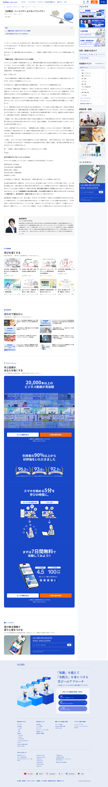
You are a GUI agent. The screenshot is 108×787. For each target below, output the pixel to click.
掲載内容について (60, 780)
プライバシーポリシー (31, 780)
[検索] (84, 2)
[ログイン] (88, 2)
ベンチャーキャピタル (78, 724)
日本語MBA (19, 726)
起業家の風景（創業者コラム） (86, 103)
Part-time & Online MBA (23, 740)
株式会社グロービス (21, 755)
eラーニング (38, 728)
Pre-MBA (20, 737)
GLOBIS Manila (40, 762)
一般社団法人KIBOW (60, 757)
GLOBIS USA (39, 766)
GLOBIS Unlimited (21, 746)
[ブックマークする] (20, 269)
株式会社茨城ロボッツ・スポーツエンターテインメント (63, 759)
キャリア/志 (84, 95)
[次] (72, 267)
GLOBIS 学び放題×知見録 (22, 744)
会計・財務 (84, 78)
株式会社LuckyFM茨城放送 (61, 762)
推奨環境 (38, 780)
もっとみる (21, 233)
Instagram (52, 774)
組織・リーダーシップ (86, 75)
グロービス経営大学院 (86, 87)
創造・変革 (84, 84)
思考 (82, 70)
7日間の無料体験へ (55, 435)
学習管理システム (39, 731)
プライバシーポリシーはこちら (38, 651)
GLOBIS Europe (40, 760)
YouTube (30, 774)
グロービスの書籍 (58, 724)
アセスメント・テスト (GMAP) (42, 729)
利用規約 (23, 780)
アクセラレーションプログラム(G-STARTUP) (81, 727)
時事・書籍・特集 (85, 92)
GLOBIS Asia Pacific (41, 755)
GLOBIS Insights (58, 728)
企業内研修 (38, 724)
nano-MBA (20, 735)
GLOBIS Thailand (40, 764)
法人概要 (19, 780)
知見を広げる (9, 6)
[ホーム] (4, 6)
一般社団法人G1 (59, 755)
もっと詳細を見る (23, 435)
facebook (71, 774)
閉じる (72, 27)
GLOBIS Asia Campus (41, 757)
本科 (67, 696)
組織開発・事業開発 (40, 733)
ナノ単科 (65, 708)
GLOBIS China (39, 759)
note (82, 774)
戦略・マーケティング (26, 6)
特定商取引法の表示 (52, 780)
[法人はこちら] (103, 2)
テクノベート (84, 89)
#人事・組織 (7, 16)
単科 (66, 702)
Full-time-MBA (21, 738)
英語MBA (19, 733)
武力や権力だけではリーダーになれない (17, 34)
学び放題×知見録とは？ (99, 63)
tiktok (41, 774)
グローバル (84, 81)
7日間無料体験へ (94, 2)
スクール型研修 (39, 726)
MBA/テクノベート (16, 6)
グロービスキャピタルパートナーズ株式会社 (24, 759)
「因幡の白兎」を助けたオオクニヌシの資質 (18, 31)
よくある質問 (44, 780)
